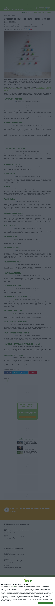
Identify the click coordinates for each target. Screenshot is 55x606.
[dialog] (27, 591)
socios (13, 586)
